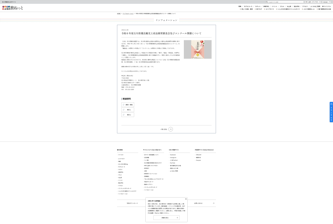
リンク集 (146, 160)
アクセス (305, 6)
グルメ (282, 6)
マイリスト (327, 6)
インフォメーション (128, 13)
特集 (239, 6)
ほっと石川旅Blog (123, 164)
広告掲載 (146, 157)
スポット (258, 6)
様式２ (129, 115)
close (186, 199)
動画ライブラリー (148, 184)
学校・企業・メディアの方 (311, 2)
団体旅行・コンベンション (150, 173)
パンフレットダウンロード (124, 188)
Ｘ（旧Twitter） (174, 160)
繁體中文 (198, 157)
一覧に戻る (163, 129)
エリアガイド (270, 9)
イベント (274, 6)
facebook (173, 155)
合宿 (145, 171)
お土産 (289, 6)
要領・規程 (129, 105)
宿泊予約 (296, 6)
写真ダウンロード (148, 182)
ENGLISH (198, 155)
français (198, 160)
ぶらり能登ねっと (309, 9)
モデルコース (248, 6)
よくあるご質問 (315, 6)
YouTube (172, 163)
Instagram (173, 157)
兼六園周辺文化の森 (324, 9)
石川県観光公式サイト (12, 7)
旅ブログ (259, 9)
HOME (119, 13)
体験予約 (266, 6)
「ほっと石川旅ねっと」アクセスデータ (153, 179)
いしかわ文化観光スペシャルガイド (289, 9)
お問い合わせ (198, 203)
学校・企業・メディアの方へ (151, 165)
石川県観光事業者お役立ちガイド (153, 163)
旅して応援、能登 (247, 9)
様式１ (129, 110)
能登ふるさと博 (174, 168)
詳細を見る (165, 218)
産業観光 (146, 176)
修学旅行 (146, 168)
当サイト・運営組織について (151, 155)
